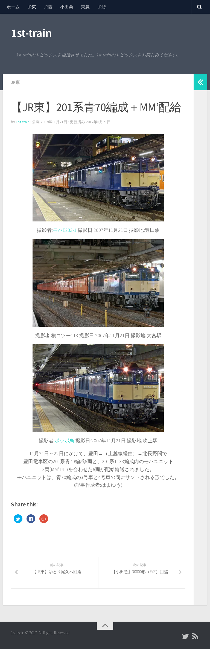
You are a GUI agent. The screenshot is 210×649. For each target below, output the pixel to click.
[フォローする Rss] (195, 636)
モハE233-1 (65, 230)
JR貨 (101, 7)
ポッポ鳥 (64, 440)
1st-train (31, 33)
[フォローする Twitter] (185, 636)
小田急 (66, 7)
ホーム (13, 7)
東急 (85, 7)
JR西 (48, 7)
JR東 (31, 7)
